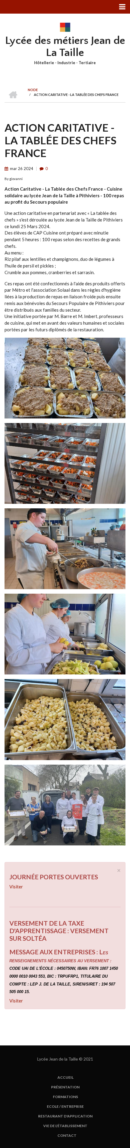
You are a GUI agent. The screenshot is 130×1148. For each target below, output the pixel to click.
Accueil (65, 1077)
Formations (65, 1097)
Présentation (65, 1087)
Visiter (16, 886)
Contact (66, 1135)
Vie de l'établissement (65, 1126)
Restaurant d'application (65, 1116)
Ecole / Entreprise (65, 1106)
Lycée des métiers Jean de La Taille (65, 46)
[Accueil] (65, 27)
